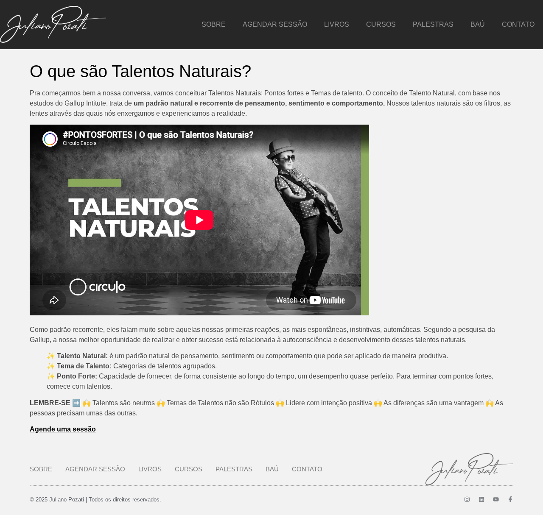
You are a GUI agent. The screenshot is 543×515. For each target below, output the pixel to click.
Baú (477, 24)
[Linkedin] (481, 499)
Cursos (381, 24)
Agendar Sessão (275, 24)
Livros (336, 24)
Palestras (433, 24)
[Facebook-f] (510, 499)
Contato (518, 24)
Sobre (214, 24)
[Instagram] (467, 499)
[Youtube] (496, 499)
